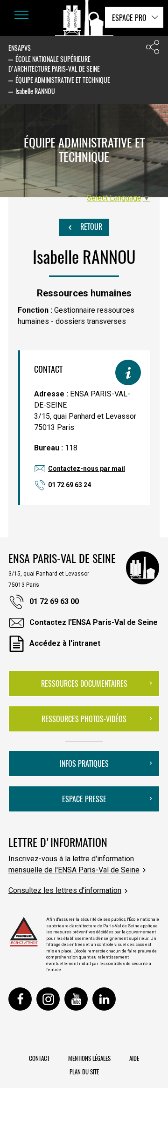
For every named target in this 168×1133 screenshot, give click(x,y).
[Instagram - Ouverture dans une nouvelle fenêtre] (48, 999)
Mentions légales (89, 1058)
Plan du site (84, 1071)
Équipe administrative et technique (62, 80)
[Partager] (153, 49)
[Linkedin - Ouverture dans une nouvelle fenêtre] (104, 999)
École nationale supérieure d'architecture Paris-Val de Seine (54, 64)
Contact (39, 1058)
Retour (90, 226)
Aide (134, 1058)
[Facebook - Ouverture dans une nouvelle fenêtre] (20, 999)
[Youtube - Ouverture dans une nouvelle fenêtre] (76, 999)
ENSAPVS (19, 48)
